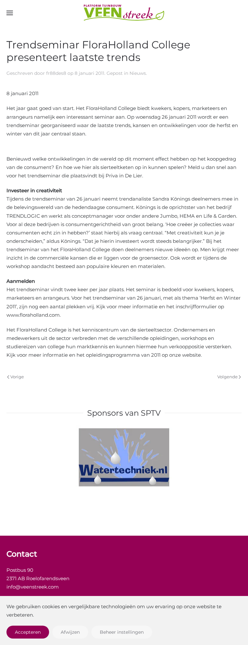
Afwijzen (70, 632)
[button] (9, 13)
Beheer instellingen (122, 632)
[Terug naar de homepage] (124, 13)
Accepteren (28, 632)
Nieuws (137, 73)
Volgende (227, 376)
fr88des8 (56, 73)
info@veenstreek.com (32, 587)
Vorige (17, 376)
